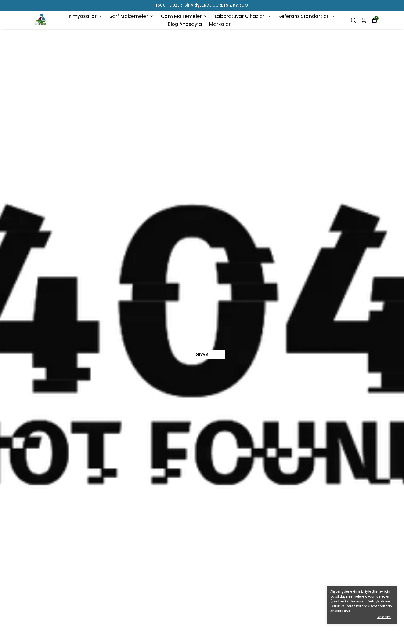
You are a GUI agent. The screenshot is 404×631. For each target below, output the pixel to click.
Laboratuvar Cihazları (240, 16)
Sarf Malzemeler (128, 16)
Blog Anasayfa (185, 24)
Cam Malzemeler (181, 16)
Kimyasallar (83, 16)
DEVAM (202, 354)
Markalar (220, 24)
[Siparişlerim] (364, 20)
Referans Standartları (304, 16)
